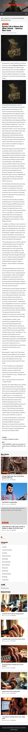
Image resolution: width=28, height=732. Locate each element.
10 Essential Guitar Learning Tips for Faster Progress (13, 665)
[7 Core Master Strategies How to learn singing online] (14, 706)
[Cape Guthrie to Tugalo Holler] (14, 491)
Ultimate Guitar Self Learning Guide (11, 691)
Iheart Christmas (6, 556)
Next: (14, 445)
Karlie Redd (5, 559)
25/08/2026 (13, 615)
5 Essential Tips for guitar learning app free (13, 613)
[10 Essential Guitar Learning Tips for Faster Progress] (14, 654)
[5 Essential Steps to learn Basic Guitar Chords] (14, 628)
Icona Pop (4, 553)
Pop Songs (4, 576)
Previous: (10, 438)
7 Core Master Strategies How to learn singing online (13, 717)
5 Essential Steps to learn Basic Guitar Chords (13, 639)
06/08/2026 (13, 720)
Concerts (4, 547)
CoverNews (23, 727)
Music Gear (5, 567)
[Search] (26, 13)
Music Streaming (6, 573)
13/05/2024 (13, 479)
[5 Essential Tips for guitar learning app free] (14, 603)
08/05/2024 (13, 504)
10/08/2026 (13, 693)
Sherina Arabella (6, 32)
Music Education (6, 562)
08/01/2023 (14, 32)
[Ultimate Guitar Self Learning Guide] (14, 680)
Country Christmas (7, 550)
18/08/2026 (13, 641)
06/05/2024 (13, 530)
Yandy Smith (5, 24)
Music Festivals (6, 565)
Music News (5, 570)
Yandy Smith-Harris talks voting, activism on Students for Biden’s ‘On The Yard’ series (13, 527)
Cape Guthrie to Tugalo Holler (9, 502)
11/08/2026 (13, 668)
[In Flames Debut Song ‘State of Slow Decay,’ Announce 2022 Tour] (14, 465)
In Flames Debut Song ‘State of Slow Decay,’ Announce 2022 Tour (13, 477)
